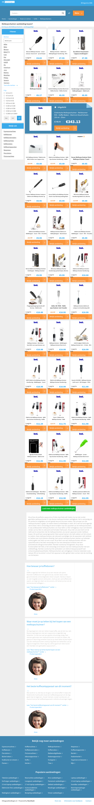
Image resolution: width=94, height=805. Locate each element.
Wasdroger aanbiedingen (56, 788)
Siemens (6, 83)
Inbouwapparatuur (31, 756)
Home (4, 19)
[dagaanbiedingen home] (7, 2)
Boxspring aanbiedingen (33, 793)
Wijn (72, 763)
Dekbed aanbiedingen (55, 784)
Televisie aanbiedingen (9, 778)
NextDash (31, 801)
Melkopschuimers (45, 19)
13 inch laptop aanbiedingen (80, 781)
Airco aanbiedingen (54, 778)
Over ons (58, 801)
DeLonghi (7, 60)
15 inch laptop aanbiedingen (11, 784)
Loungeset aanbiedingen (33, 781)
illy (5, 65)
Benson (6, 50)
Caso (5, 55)
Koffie (35, 19)
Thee (49, 763)
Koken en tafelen (25, 19)
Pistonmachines (9, 156)
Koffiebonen (8, 134)
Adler (5, 44)
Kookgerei (51, 760)
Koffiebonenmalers (10, 138)
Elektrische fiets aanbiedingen (12, 788)
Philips (6, 78)
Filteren (13, 31)
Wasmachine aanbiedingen (34, 778)
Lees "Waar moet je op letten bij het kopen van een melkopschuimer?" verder (43, 651)
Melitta (6, 73)
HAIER (6, 62)
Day (5, 57)
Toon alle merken (9, 85)
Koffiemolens (8, 144)
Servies (27, 763)
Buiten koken (6, 756)
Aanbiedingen (13, 19)
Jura (5, 70)
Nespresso (7, 150)
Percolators (7, 153)
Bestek (73, 753)
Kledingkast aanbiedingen (11, 793)
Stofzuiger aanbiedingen (10, 781)
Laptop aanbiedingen (78, 778)
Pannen (4, 763)
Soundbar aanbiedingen (79, 784)
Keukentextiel (76, 756)
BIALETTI (7, 52)
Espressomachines (10, 131)
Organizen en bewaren (78, 760)
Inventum (7, 68)
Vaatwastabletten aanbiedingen (31, 789)
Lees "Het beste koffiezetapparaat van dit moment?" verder (47, 705)
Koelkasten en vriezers (9, 760)
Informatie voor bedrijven (73, 801)
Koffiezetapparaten (10, 147)
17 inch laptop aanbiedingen (34, 784)
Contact (88, 801)
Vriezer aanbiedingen (55, 793)
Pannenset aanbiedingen (56, 781)
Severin (6, 80)
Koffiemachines (9, 141)
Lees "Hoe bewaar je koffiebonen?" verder (41, 587)
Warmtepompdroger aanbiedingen (78, 789)
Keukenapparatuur (54, 756)
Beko (5, 47)
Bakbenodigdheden (54, 753)
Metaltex (7, 75)
